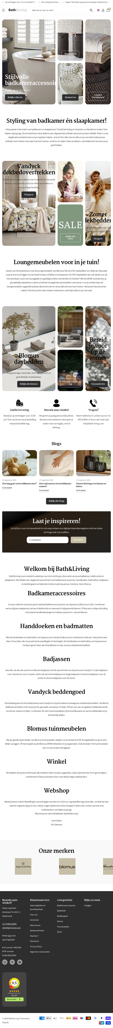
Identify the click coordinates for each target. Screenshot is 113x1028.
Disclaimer (34, 941)
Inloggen (87, 905)
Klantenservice (3, 10)
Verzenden (34, 920)
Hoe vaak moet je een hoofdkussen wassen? (55, 485)
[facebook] (19, 962)
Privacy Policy (36, 946)
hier (9, 935)
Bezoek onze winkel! (9, 901)
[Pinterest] (12, 962)
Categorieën (64, 900)
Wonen (60, 921)
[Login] (103, 10)
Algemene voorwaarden (40, 951)
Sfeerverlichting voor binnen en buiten (91, 485)
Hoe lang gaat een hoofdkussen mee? (19, 483)
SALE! (59, 932)
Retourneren (35, 925)
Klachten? (34, 936)
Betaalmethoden (37, 930)
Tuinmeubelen (63, 926)
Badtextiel (61, 910)
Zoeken (91, 10)
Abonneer (78, 540)
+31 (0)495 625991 (9, 924)
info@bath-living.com (11, 927)
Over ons (33, 914)
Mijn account (92, 900)
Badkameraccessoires (66, 905)
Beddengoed (62, 916)
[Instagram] (4, 962)
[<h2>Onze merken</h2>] (23, 866)
